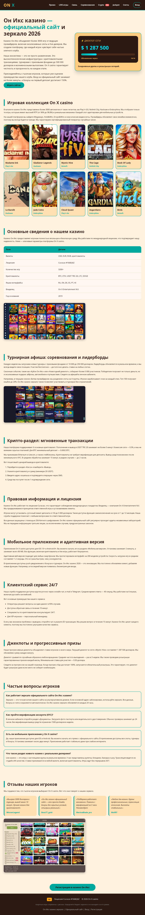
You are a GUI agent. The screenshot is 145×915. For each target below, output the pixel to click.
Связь (74, 5)
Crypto (103, 5)
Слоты (126, 5)
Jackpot (116, 5)
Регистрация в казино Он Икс (73, 887)
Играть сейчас (14, 85)
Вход (137, 5)
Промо (52, 5)
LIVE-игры (63, 5)
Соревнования (88, 5)
